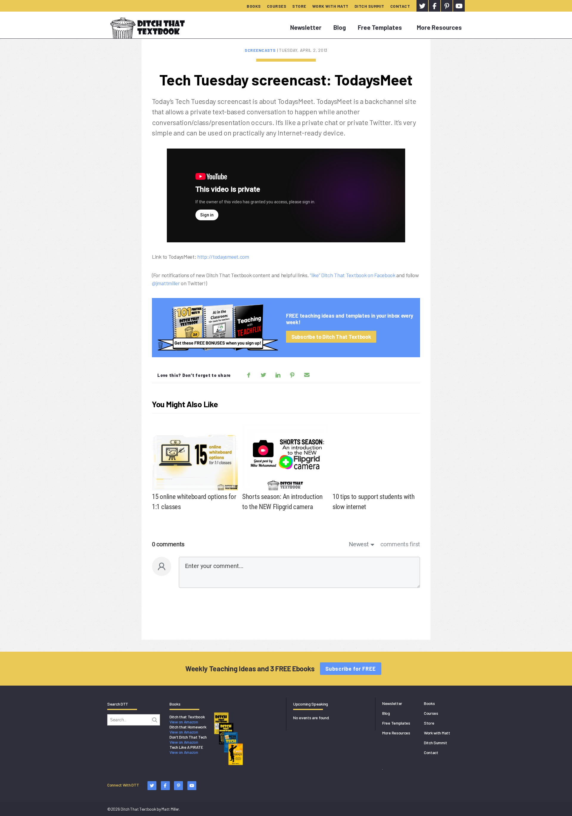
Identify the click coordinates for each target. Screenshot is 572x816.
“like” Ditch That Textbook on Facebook (352, 275)
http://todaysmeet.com (223, 256)
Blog (339, 27)
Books (254, 6)
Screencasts (261, 50)
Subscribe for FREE (350, 668)
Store (299, 6)
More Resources (439, 27)
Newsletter (305, 27)
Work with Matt (330, 6)
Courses (277, 6)
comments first (400, 544)
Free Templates (380, 27)
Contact (400, 6)
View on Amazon (184, 721)
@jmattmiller (166, 283)
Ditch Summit (369, 6)
